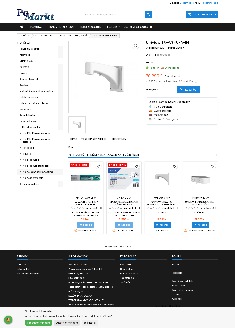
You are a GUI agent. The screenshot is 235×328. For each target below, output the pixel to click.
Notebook (25, 109)
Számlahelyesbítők (182, 290)
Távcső (27, 153)
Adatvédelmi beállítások (117, 246)
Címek (175, 294)
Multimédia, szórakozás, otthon (37, 91)
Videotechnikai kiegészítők (38, 172)
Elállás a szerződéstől (138, 27)
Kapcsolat (125, 264)
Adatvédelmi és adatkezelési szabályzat (91, 304)
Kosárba (188, 90)
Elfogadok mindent (38, 322)
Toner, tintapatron (61, 27)
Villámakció (26, 61)
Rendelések (178, 285)
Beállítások (90, 322)
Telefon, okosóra (29, 97)
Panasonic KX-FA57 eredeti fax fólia (86, 203)
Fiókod (177, 273)
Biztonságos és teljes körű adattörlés (89, 282)
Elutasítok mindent (67, 322)
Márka (171, 47)
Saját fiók (125, 282)
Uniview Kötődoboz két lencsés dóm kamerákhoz (200, 204)
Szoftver (24, 85)
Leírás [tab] (72, 139)
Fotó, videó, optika (30, 127)
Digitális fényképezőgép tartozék (36, 140)
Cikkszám (151, 47)
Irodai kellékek (28, 121)
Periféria (112, 27)
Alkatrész (25, 55)
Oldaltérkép (126, 269)
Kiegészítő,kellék (90, 27)
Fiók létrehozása (209, 2)
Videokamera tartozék (36, 166)
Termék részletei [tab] (93, 139)
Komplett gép (27, 115)
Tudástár (36, 27)
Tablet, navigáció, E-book (34, 103)
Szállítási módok (77, 264)
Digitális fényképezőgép (36, 133)
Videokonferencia (33, 178)
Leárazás (22, 264)
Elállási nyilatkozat (78, 273)
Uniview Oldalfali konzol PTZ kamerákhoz (162, 203)
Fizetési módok (76, 278)
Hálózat (24, 73)
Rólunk (175, 264)
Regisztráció (127, 278)
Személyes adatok (182, 281)
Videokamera (31, 160)
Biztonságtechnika (30, 184)
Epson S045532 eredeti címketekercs (124, 203)
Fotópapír (28, 147)
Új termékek (23, 269)
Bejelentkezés (187, 2)
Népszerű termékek (28, 273)
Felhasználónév (129, 273)
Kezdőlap (24, 43)
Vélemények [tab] (118, 139)
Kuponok (177, 299)
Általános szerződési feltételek (85, 269)
